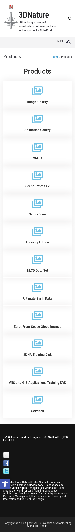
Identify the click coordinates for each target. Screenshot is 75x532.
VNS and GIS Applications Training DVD (37, 383)
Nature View (38, 214)
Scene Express (47, 482)
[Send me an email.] (6, 455)
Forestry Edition (37, 242)
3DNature (34, 15)
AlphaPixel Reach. (37, 525)
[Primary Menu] (68, 42)
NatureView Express (14, 485)
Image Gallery (37, 102)
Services (37, 411)
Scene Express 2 (37, 186)
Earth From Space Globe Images (37, 327)
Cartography (46, 493)
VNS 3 (37, 158)
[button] (5, 484)
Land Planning (36, 490)
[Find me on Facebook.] (6, 463)
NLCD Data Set (37, 270)
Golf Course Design (32, 499)
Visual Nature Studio (26, 482)
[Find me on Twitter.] (6, 471)
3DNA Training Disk (37, 355)
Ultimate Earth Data (37, 298)
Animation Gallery (37, 130)
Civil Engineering (28, 493)
